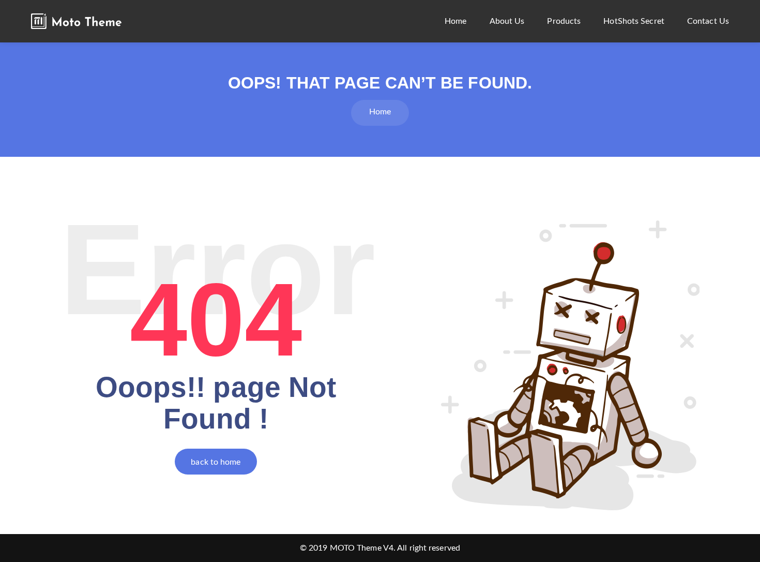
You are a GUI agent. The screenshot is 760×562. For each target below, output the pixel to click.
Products (564, 21)
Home (455, 21)
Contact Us (708, 21)
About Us (507, 21)
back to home (215, 462)
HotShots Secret (633, 21)
